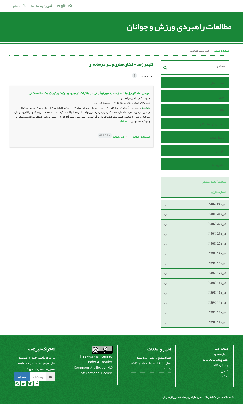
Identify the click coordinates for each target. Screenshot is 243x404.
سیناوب (165, 397)
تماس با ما (218, 165)
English (63, 6)
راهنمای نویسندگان (212, 124)
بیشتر (123, 121)
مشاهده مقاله (141, 136)
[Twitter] (30, 384)
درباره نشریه (220, 354)
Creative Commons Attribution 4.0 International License (93, 367)
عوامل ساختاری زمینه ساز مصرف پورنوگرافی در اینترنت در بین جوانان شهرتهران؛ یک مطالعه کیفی (89, 93)
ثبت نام (18, 6)
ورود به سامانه (40, 6)
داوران (220, 151)
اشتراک (22, 376)
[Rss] (17, 384)
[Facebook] (36, 384)
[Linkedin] (23, 384)
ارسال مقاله (217, 137)
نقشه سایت (221, 376)
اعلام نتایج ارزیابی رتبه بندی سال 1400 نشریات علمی (153, 360)
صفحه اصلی (221, 50)
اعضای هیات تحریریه (215, 359)
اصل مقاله (112, 136)
